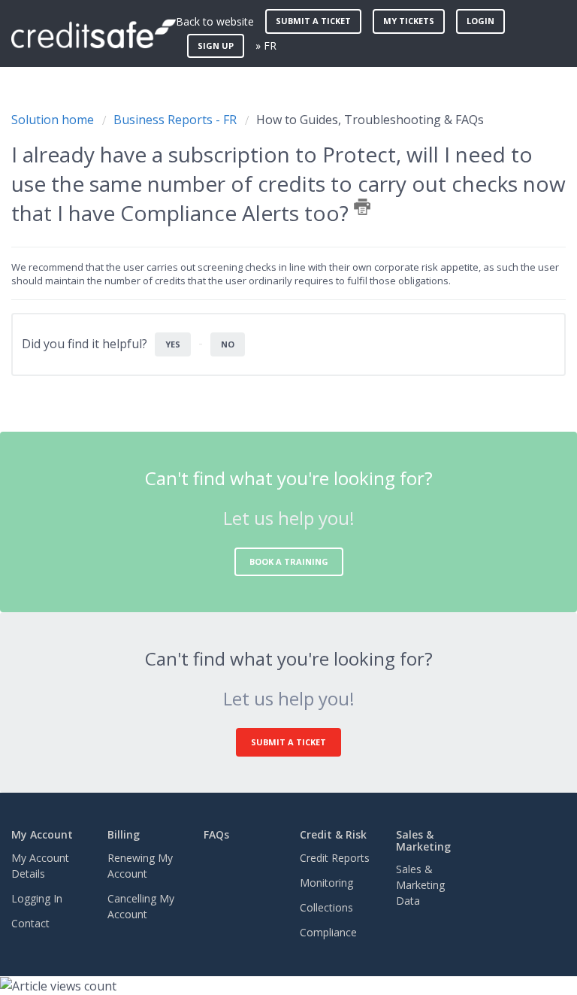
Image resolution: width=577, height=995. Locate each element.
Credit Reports (335, 858)
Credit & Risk (333, 834)
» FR (265, 45)
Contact (30, 923)
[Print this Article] (362, 207)
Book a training (288, 561)
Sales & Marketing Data (420, 885)
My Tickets (408, 20)
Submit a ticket (313, 20)
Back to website (215, 21)
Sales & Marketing (423, 840)
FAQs (216, 834)
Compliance (328, 932)
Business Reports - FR (175, 119)
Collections (326, 907)
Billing (123, 834)
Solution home (54, 119)
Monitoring (326, 882)
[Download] (261, 491)
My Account (42, 834)
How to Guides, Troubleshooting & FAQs (370, 119)
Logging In (36, 898)
